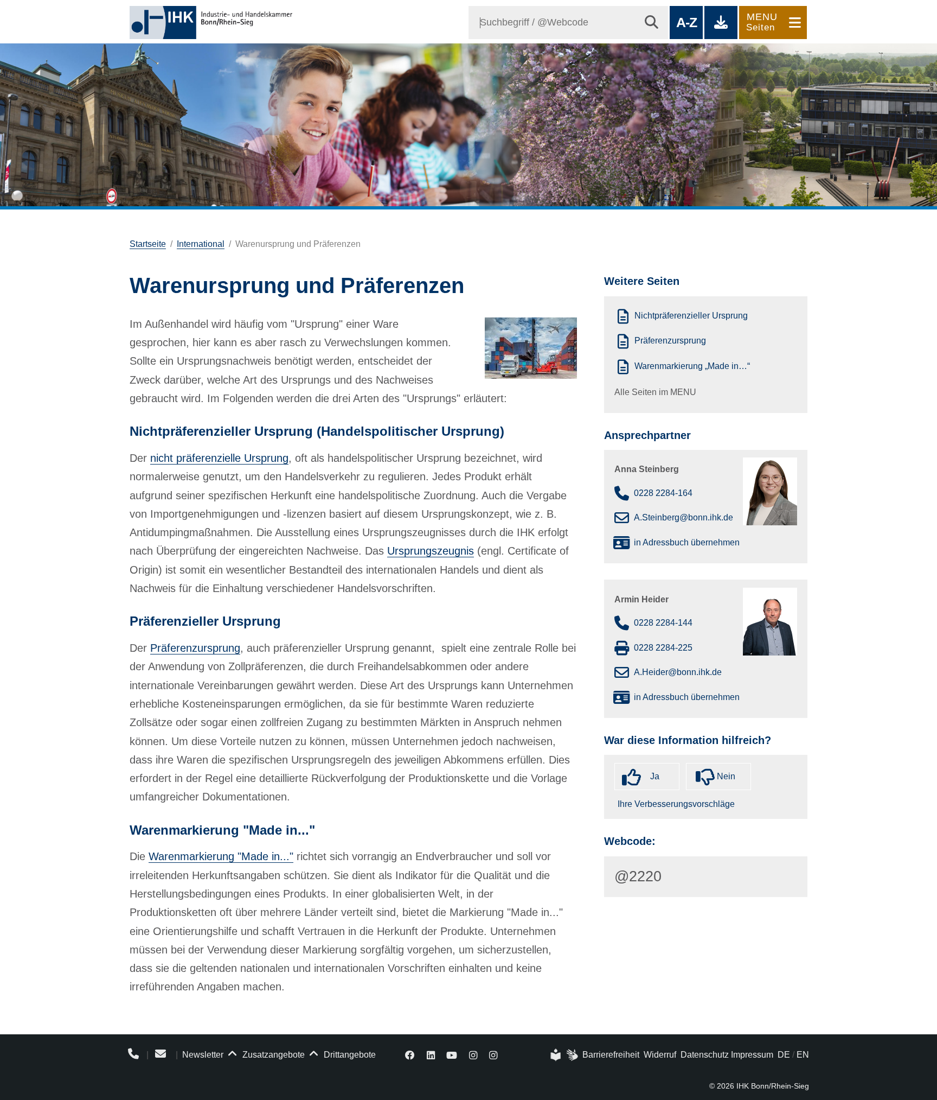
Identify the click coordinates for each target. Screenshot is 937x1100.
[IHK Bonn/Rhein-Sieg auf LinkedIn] (431, 1054)
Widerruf (660, 1054)
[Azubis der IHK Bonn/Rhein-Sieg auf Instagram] (493, 1054)
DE (784, 1054)
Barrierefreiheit (610, 1054)
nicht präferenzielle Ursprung (219, 458)
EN (803, 1054)
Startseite (148, 244)
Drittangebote (349, 1054)
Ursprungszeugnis (430, 551)
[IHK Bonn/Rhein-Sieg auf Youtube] (452, 1054)
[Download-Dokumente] (720, 22)
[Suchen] (651, 22)
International (200, 244)
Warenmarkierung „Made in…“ (692, 366)
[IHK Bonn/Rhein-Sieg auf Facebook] (410, 1054)
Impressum (752, 1054)
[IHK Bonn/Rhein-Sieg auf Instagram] (473, 1054)
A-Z (686, 22)
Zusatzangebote (272, 1054)
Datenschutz (705, 1054)
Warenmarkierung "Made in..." (221, 856)
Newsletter (202, 1054)
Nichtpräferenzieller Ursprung (691, 315)
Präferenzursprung (195, 648)
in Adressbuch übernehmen (687, 542)
